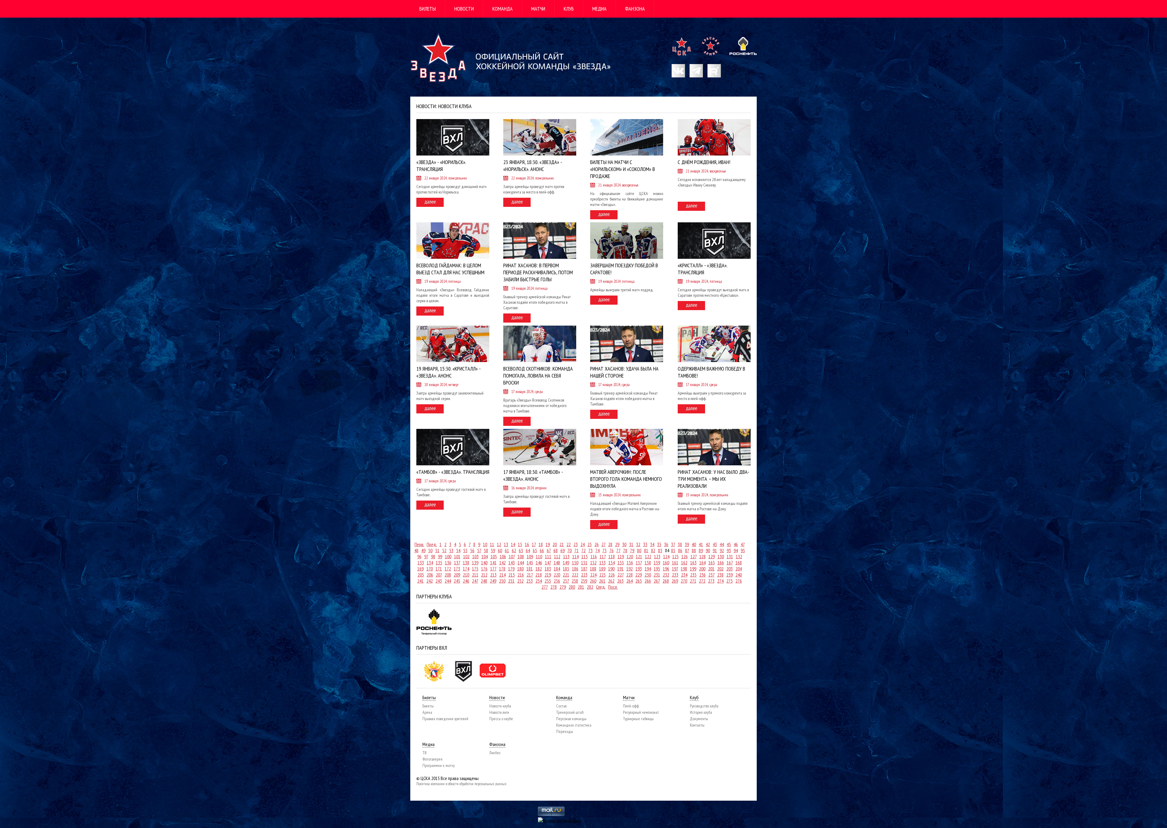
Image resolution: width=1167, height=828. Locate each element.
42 (708, 544)
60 (500, 550)
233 (675, 575)
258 (575, 581)
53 (451, 550)
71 (576, 550)
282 (590, 587)
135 (439, 562)
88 (694, 550)
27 (603, 544)
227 (621, 575)
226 (611, 575)
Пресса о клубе (501, 718)
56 (472, 550)
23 (575, 544)
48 (416, 550)
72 (583, 550)
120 (630, 556)
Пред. (432, 544)
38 (680, 544)
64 (528, 550)
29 (617, 544)
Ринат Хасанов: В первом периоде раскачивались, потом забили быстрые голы (538, 272)
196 (666, 569)
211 (475, 575)
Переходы (564, 731)
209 (457, 575)
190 (611, 569)
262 (611, 581)
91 (715, 550)
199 (693, 569)
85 (673, 550)
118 (611, 556)
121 (639, 556)
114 (575, 556)
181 (529, 569)
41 (701, 544)
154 (611, 562)
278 (553, 587)
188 (593, 569)
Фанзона (635, 8)
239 (729, 575)
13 (506, 544)
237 (711, 575)
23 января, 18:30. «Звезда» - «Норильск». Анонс (532, 166)
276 (738, 581)
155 (621, 562)
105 (494, 556)
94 (736, 550)
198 (684, 569)
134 (430, 562)
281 (581, 587)
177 (493, 569)
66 (542, 550)
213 (493, 575)
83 (660, 550)
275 (729, 581)
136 (448, 562)
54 (458, 550)
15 (520, 544)
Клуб (569, 8)
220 (557, 575)
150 (575, 562)
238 (720, 575)
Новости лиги (499, 712)
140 (484, 562)
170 (429, 569)
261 (602, 581)
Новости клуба (500, 706)
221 (566, 575)
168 (738, 562)
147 (548, 562)
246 (466, 581)
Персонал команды (571, 718)
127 (693, 556)
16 (527, 544)
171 (438, 569)
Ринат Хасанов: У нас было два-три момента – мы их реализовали (713, 478)
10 (485, 544)
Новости (464, 8)
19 (548, 544)
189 (602, 569)
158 (648, 562)
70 (569, 550)
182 (538, 569)
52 (444, 550)
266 (648, 581)
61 (507, 550)
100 (448, 556)
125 (675, 556)
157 (639, 562)
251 (511, 581)
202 (720, 569)
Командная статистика (573, 725)
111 (548, 556)
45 (729, 544)
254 (538, 581)
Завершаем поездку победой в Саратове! (624, 269)
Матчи (538, 8)
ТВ (424, 752)
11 (492, 544)
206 (430, 575)
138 (466, 562)
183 (548, 569)
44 (722, 544)
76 (611, 550)
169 (420, 569)
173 (457, 569)
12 (499, 544)
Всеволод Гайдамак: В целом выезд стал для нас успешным (450, 269)
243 (438, 581)
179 (511, 569)
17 (534, 544)
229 (638, 575)
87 (687, 550)
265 (638, 581)
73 (590, 550)
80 (639, 550)
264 (629, 581)
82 (653, 550)
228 (629, 575)
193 (638, 569)
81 (646, 550)
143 (511, 562)
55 (465, 550)
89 (701, 550)
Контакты (697, 725)
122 (648, 556)
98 (433, 556)
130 (721, 556)
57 (479, 550)
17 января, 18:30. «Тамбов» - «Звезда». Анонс (533, 475)
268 (666, 581)
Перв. (419, 544)
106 (503, 556)
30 (624, 544)
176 (484, 569)
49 (423, 550)
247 (475, 581)
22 (568, 544)
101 (457, 556)
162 (684, 562)
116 (593, 556)
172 (448, 569)
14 (513, 544)
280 (572, 587)
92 (722, 550)
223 (584, 575)
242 (429, 581)
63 (521, 550)
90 (708, 550)
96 (419, 556)
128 (702, 556)
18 (541, 544)
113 (566, 556)
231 (657, 575)
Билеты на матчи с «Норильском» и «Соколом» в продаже (622, 169)
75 (604, 550)
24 (582, 544)
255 (548, 581)
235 (693, 575)
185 (566, 569)
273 (711, 581)
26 (596, 544)
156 (630, 562)
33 (645, 544)
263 (620, 581)
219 (548, 575)
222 (575, 575)
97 (426, 556)
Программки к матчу (438, 765)
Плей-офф (631, 706)
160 (666, 562)
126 (684, 556)
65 (535, 550)
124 (666, 556)
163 (693, 562)
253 (529, 581)
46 (736, 544)
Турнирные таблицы (638, 718)
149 (566, 562)
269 (675, 581)
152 (593, 562)
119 (621, 556)
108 (521, 556)
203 (729, 569)
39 (687, 544)
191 (620, 569)
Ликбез (494, 752)
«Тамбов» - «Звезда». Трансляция (452, 471)
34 (652, 544)
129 (711, 556)
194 (648, 569)
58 (486, 550)
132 (739, 556)
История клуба (701, 712)
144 (521, 562)
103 (475, 556)
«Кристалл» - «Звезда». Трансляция (702, 269)
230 (648, 575)
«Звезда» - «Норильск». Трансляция (441, 166)
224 (593, 575)
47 (743, 544)
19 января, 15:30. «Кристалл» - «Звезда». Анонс (448, 372)
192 (629, 569)
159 (657, 562)
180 (520, 569)
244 (448, 581)
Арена (427, 712)
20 (555, 544)
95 (743, 550)
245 (457, 581)
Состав (561, 706)
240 (738, 575)
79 (632, 550)
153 (602, 562)
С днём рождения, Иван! (704, 162)
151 (584, 562)
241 (420, 581)
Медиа (599, 8)
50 (430, 550)
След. (600, 587)
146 (539, 562)
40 (694, 544)
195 (657, 569)
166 (721, 562)
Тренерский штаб (570, 712)
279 (562, 587)
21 (561, 544)
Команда (502, 8)
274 (720, 581)
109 (530, 556)
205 (421, 575)
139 (475, 562)
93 (729, 550)
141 (493, 562)
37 (673, 544)
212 (484, 575)
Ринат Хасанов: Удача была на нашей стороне (624, 372)
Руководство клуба (704, 706)
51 (437, 550)
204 (738, 569)
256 (557, 581)
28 (610, 544)
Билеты (427, 8)
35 (659, 544)
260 (593, 581)
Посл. (613, 587)
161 (675, 562)
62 (514, 550)
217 (530, 575)
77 (618, 550)
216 (521, 575)
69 (562, 550)
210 (466, 575)
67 (549, 550)
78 (625, 550)
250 (502, 581)
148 (557, 562)
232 (666, 575)
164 (702, 562)
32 (638, 544)
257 (566, 581)
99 (440, 556)
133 (421, 562)
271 (693, 581)
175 (475, 569)
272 (702, 581)
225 (602, 575)
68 (555, 550)
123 (657, 556)
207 (439, 575)
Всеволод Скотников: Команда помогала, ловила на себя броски (538, 375)
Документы (699, 718)
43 (715, 544)
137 (457, 562)
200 (702, 569)
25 (589, 544)
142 (502, 562)
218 (538, 575)
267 (657, 581)
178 (502, 569)
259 (584, 581)
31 (631, 544)
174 (466, 569)
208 (448, 575)
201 (711, 569)
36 (666, 544)
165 (711, 562)
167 (730, 562)
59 (493, 550)
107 (512, 556)
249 (493, 581)
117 (603, 556)
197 (675, 569)
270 (684, 581)
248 (484, 581)
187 (584, 569)
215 (511, 575)
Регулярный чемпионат (641, 712)
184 (557, 569)
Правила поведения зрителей (445, 718)
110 (539, 556)
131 (730, 556)
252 (520, 581)
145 (530, 562)
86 (680, 550)
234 (684, 575)
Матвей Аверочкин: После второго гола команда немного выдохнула (626, 478)
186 (575, 569)
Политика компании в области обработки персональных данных (461, 783)
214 (502, 575)
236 (702, 575)
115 (584, 556)
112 (557, 556)
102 (466, 556)
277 (545, 587)
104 (484, 556)
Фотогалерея (432, 759)
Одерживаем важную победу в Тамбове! (711, 372)
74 (597, 550)
